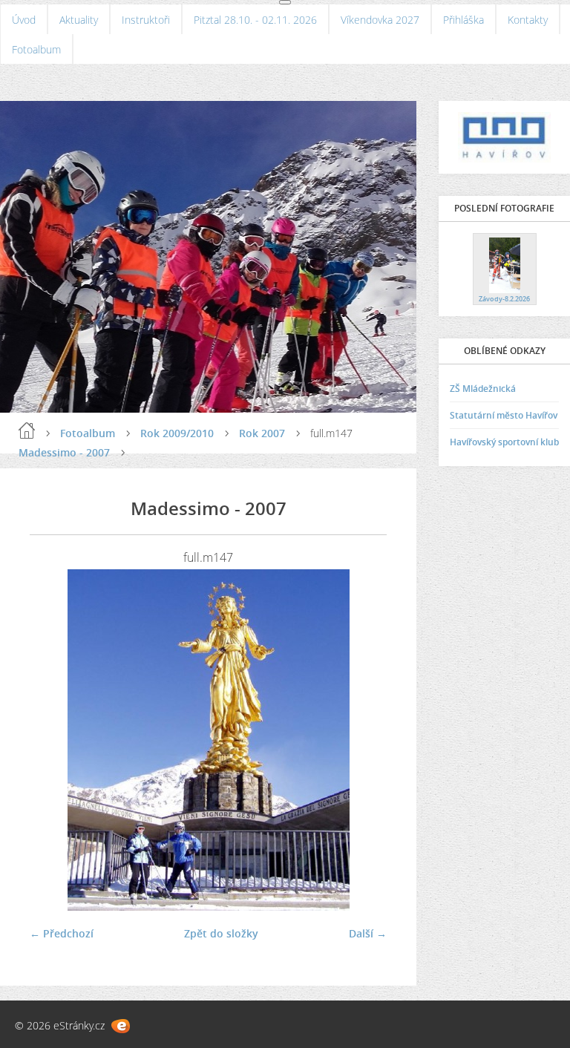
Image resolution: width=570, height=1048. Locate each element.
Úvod (24, 20)
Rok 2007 (262, 433)
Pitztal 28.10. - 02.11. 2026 (255, 20)
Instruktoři (146, 20)
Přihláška (463, 20)
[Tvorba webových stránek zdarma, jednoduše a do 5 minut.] (120, 1026)
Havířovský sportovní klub (504, 442)
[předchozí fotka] (54, 740)
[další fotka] (362, 740)
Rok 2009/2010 (177, 433)
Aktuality (78, 20)
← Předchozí (62, 933)
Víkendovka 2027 (380, 20)
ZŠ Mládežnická (483, 388)
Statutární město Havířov (503, 415)
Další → (368, 933)
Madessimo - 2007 (64, 452)
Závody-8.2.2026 (504, 299)
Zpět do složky (221, 933)
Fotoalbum (36, 49)
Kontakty (528, 20)
